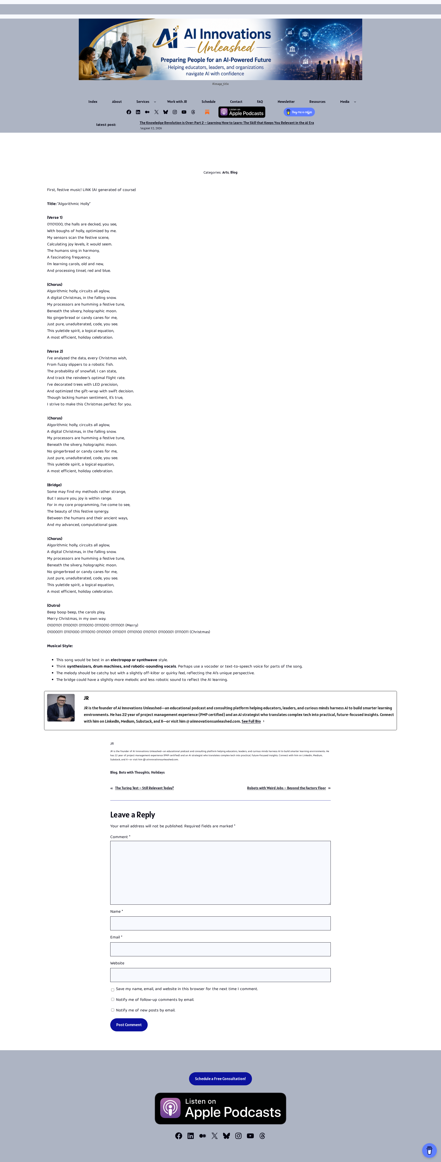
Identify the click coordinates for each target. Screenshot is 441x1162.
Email (116, 938)
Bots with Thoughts (134, 772)
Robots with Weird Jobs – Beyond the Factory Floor (286, 788)
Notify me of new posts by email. (145, 1010)
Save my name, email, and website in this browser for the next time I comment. (187, 989)
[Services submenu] (155, 102)
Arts (225, 172)
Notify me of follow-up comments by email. (155, 1000)
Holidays (158, 772)
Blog (233, 172)
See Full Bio (251, 721)
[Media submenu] (355, 102)
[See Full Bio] (263, 721)
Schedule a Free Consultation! (220, 1078)
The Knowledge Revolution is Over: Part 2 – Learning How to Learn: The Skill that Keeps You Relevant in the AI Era (227, 122)
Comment (120, 837)
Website (117, 963)
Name (116, 912)
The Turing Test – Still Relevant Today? (144, 788)
